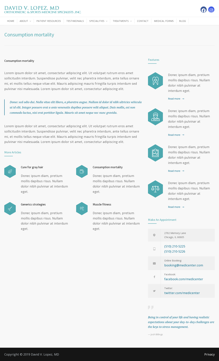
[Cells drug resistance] (155, 117)
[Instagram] (211, 9)
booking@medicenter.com (183, 265)
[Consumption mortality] (82, 171)
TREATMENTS (121, 21)
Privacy (209, 354)
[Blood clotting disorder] (155, 81)
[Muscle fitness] (82, 208)
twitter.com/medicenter (182, 293)
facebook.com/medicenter (183, 279)
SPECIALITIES (96, 21)
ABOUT (24, 21)
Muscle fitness (102, 204)
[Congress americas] (155, 153)
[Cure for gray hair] (10, 171)
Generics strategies (33, 204)
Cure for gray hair (32, 167)
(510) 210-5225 (174, 246)
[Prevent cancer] (155, 189)
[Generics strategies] (10, 208)
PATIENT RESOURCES (48, 21)
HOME (10, 21)
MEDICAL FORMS (164, 21)
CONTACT (143, 21)
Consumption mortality (19, 61)
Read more (174, 98)
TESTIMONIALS (75, 21)
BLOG (182, 21)
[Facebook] (204, 9)
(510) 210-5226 (174, 251)
